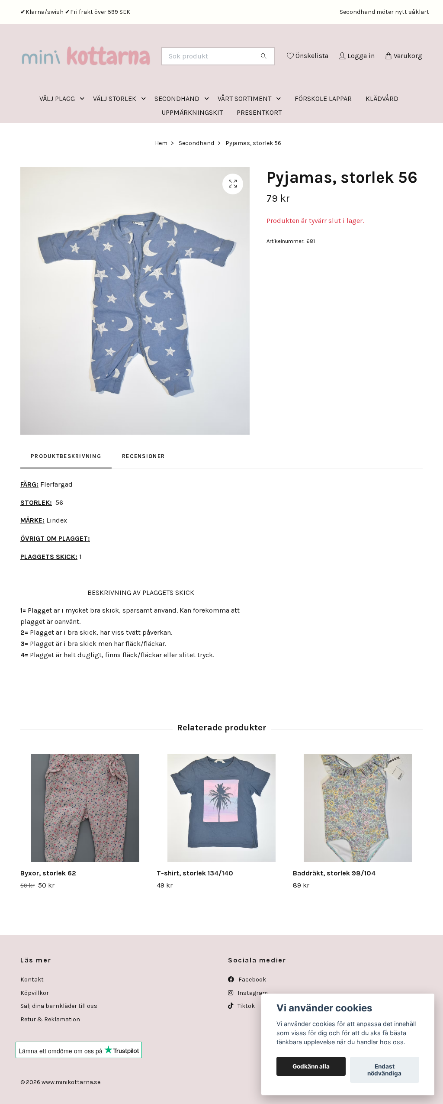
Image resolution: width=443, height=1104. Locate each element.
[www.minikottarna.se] (121, 68)
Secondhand (196, 179)
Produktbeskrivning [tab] (66, 492)
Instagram (252, 1029)
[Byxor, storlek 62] (85, 844)
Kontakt (32, 1015)
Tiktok (245, 1042)
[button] (84, 134)
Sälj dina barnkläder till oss (58, 1042)
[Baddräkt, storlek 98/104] (358, 844)
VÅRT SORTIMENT (244, 134)
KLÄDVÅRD (382, 134)
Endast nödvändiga (384, 1070)
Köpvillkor (34, 1029)
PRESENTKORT (259, 148)
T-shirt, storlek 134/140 (195, 909)
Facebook (251, 1015)
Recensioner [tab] (143, 492)
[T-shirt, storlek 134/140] (221, 844)
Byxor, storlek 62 (48, 909)
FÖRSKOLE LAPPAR (323, 134)
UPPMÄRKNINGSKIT (192, 148)
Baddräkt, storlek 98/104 (334, 909)
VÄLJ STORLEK (114, 134)
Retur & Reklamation (50, 1055)
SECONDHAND (176, 134)
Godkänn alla (311, 1066)
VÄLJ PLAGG (57, 134)
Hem (161, 179)
